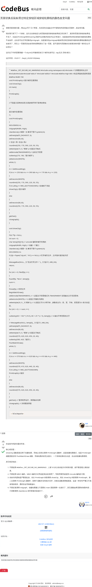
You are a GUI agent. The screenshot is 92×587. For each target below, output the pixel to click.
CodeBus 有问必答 (46, 539)
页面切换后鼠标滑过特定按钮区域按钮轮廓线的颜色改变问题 (19, 560)
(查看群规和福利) (46, 531)
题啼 (86, 424)
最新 (82, 434)
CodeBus (72, 2)
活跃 (77, 434)
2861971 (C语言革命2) (46, 524)
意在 (42, 583)
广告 (3, 570)
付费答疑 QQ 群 (46, 542)
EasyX (65, 2)
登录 (90, 2)
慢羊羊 (87, 502)
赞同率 (88, 434)
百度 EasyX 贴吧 (46, 545)
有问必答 (80, 2)
